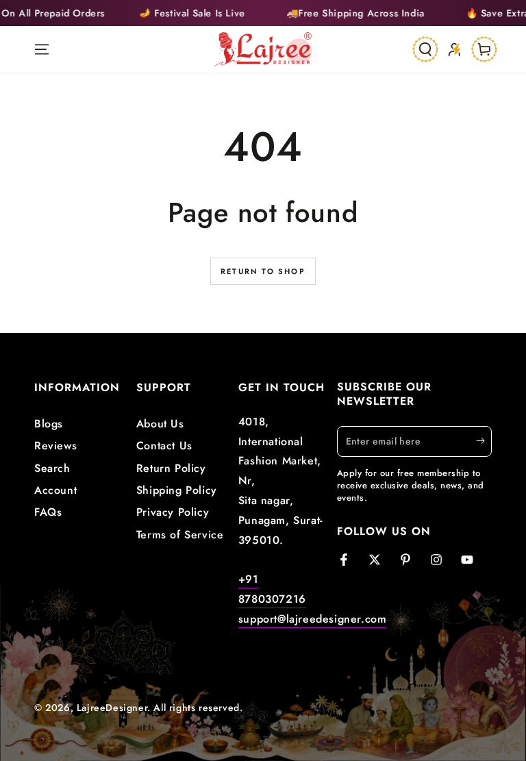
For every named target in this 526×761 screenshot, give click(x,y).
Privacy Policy (172, 512)
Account (55, 490)
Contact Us (164, 445)
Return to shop (263, 271)
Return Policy (171, 468)
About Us (160, 424)
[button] (425, 49)
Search (52, 468)
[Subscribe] (484, 441)
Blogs (48, 424)
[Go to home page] (263, 49)
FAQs (48, 512)
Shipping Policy (176, 490)
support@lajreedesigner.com (312, 619)
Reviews (55, 445)
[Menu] (42, 49)
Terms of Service (180, 534)
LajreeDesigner (112, 707)
